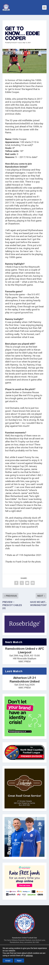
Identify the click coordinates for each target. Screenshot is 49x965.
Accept (7, 960)
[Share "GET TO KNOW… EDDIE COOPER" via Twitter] (21, 583)
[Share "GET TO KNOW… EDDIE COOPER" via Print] (32, 583)
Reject (19, 960)
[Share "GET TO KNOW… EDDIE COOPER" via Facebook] (16, 583)
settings (29, 955)
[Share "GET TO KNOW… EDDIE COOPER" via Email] (27, 583)
